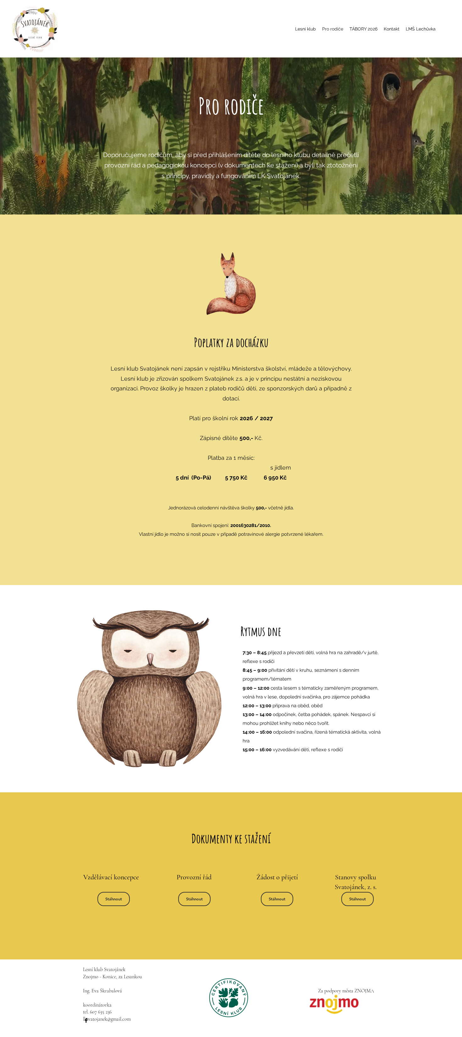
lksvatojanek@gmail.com (107, 1019)
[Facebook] (86, 1020)
